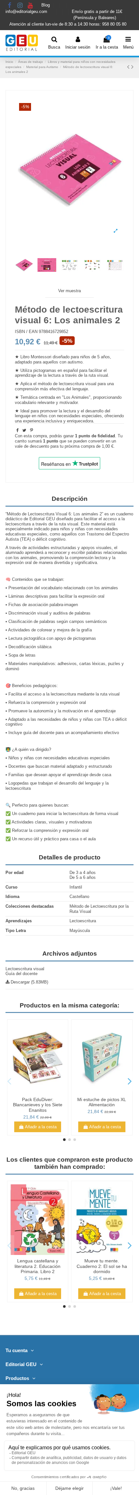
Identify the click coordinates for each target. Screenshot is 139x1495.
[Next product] (132, 66)
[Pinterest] (31, 430)
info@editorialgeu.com (26, 11)
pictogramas (44, 370)
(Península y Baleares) (95, 18)
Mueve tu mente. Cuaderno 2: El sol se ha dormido (102, 1266)
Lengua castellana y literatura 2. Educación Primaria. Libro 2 (37, 1266)
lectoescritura (71, 383)
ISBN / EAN (26, 331)
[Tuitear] (24, 430)
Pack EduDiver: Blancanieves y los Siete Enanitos (37, 1105)
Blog (46, 5)
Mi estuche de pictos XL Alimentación (101, 1102)
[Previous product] (129, 66)
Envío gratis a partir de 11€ (97, 11)
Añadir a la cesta (41, 1126)
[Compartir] (17, 430)
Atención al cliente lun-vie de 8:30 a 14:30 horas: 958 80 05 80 (68, 24)
